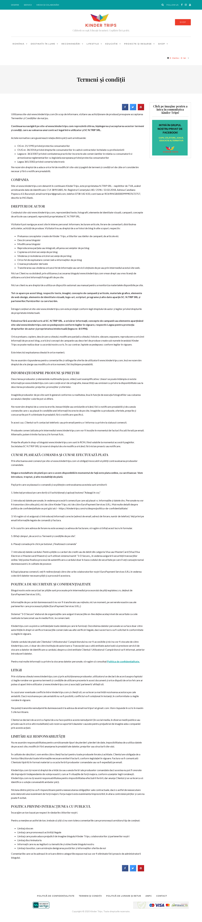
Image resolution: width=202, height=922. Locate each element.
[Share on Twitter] (133, 109)
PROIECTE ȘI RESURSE (138, 44)
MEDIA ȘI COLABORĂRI (47, 5)
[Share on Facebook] (125, 109)
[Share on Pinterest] (141, 109)
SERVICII (28, 5)
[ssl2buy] (41, 905)
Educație (111, 44)
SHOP (183, 22)
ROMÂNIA (18, 44)
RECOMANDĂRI (71, 44)
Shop (161, 44)
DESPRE (15, 5)
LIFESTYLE (93, 44)
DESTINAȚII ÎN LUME (43, 44)
